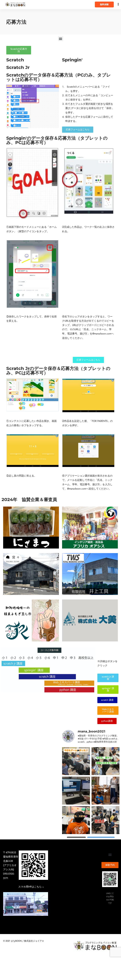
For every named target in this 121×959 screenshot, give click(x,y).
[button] (60, 38)
